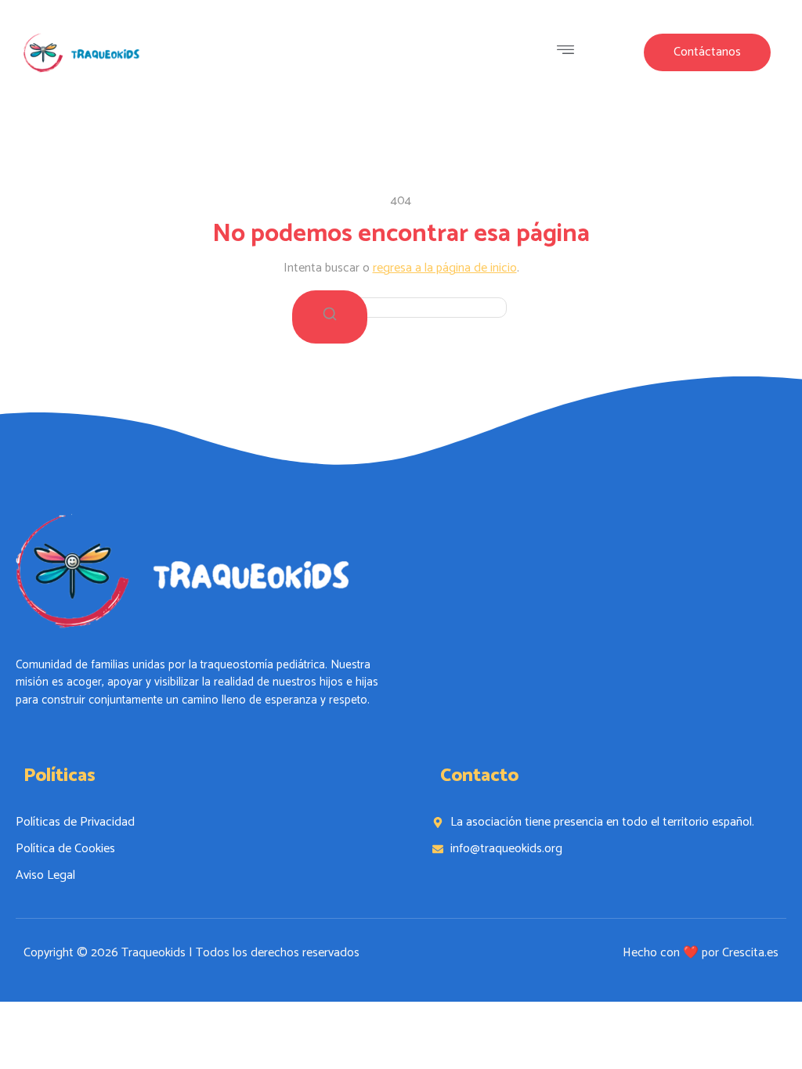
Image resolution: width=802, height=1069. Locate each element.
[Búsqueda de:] (401, 307)
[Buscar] (329, 317)
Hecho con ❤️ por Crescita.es (701, 952)
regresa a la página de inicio (445, 268)
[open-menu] (569, 52)
